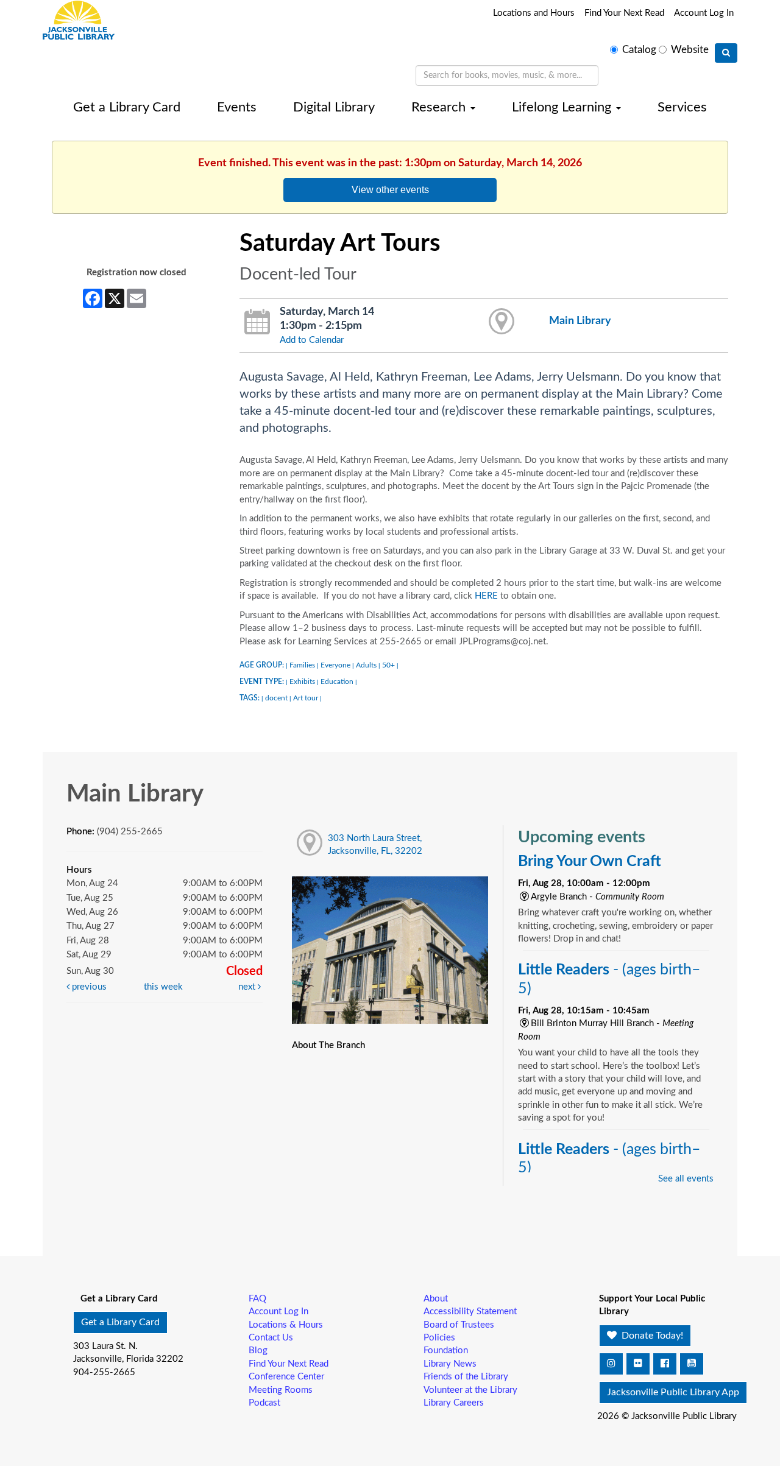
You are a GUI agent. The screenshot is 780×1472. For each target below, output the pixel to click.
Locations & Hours (286, 1324)
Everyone (335, 665)
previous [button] (88, 986)
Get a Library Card (126, 107)
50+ (388, 665)
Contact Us (271, 1337)
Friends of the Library (466, 1376)
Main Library (580, 320)
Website (690, 50)
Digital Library (334, 107)
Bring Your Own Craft (589, 861)
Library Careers (454, 1402)
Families (302, 665)
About (436, 1298)
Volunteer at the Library (470, 1390)
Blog (258, 1350)
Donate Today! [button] (651, 1335)
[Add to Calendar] (257, 322)
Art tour (305, 698)
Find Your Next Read (624, 13)
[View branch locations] (502, 322)
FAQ (257, 1298)
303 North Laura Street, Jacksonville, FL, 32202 (375, 845)
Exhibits (302, 681)
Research (440, 107)
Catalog (639, 50)
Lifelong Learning (563, 107)
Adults (366, 665)
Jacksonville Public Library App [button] (673, 1392)
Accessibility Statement (470, 1311)
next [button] (248, 986)
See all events (686, 1178)
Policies (439, 1337)
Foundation (446, 1350)
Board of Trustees (459, 1324)
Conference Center (286, 1376)
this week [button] (163, 986)
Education (337, 681)
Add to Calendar (312, 340)
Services (682, 107)
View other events (390, 189)
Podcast (264, 1402)
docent (276, 698)
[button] (611, 1364)
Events (237, 107)
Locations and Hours (534, 13)
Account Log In (704, 13)
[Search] (726, 53)
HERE (486, 595)
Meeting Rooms (281, 1390)
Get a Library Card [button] (120, 1322)
